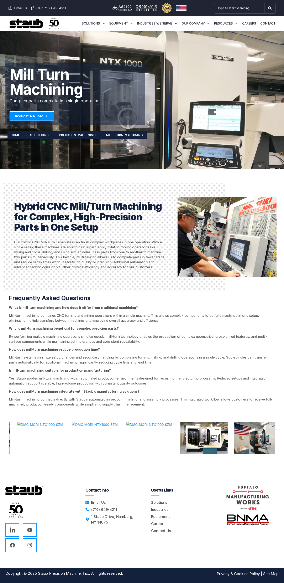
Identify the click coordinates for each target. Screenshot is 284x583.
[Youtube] (30, 530)
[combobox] (239, 8)
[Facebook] (12, 545)
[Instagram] (30, 545)
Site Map (271, 574)
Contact (267, 23)
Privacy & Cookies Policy (238, 574)
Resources (223, 23)
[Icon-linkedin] (12, 530)
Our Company (193, 23)
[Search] (270, 8)
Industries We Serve (154, 23)
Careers (249, 23)
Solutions (91, 23)
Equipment (118, 23)
